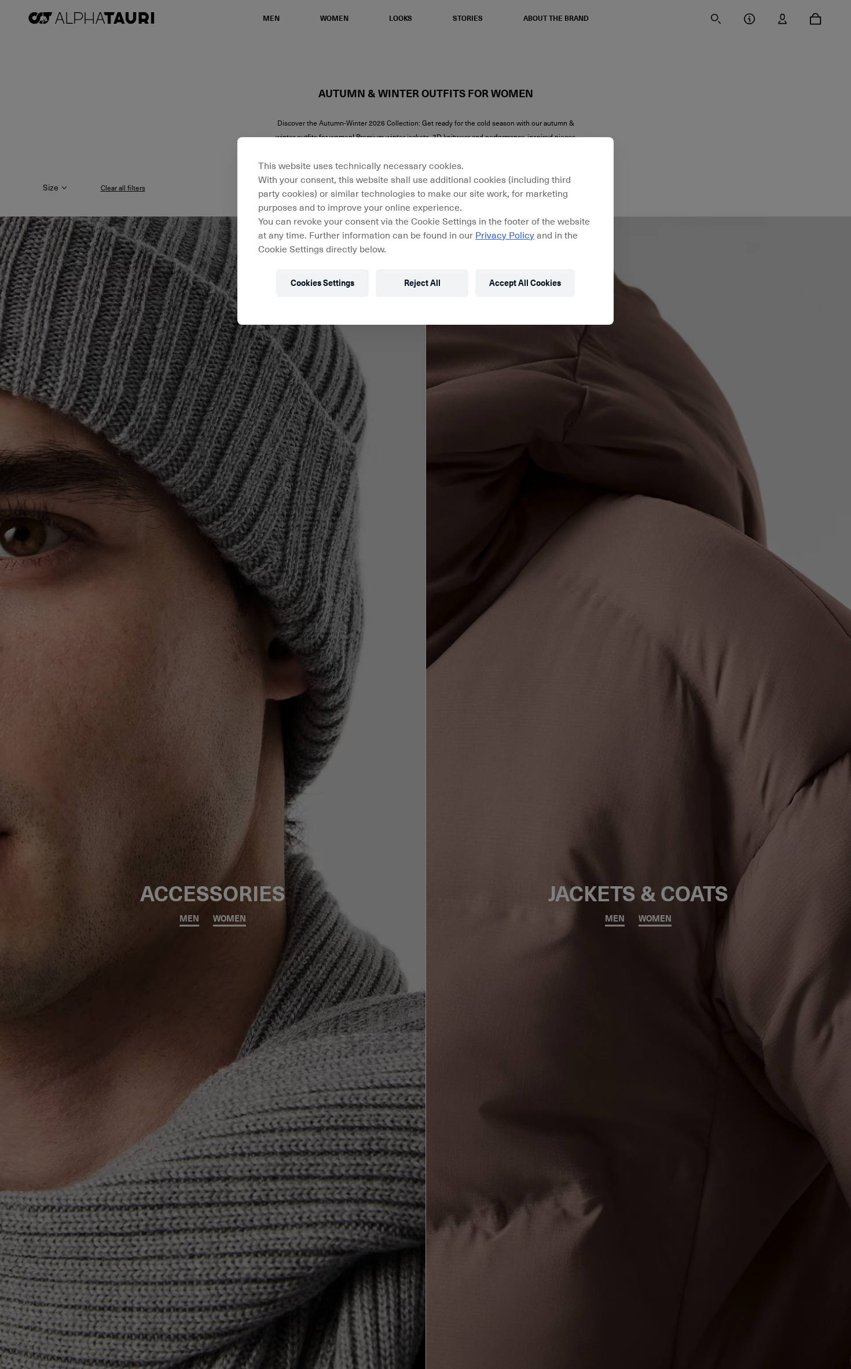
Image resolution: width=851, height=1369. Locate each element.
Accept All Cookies (525, 283)
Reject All (422, 283)
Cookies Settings (322, 283)
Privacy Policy (504, 234)
